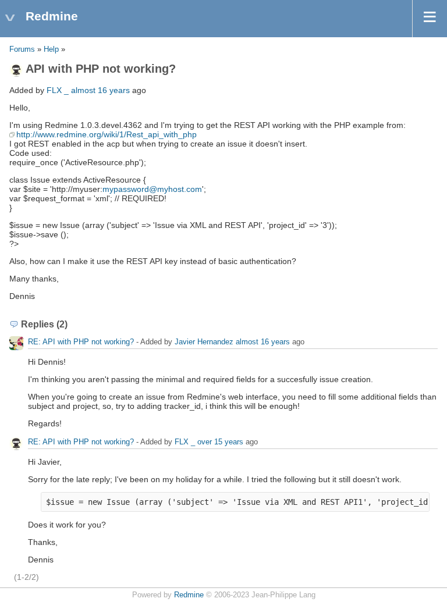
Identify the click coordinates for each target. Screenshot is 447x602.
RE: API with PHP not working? (81, 341)
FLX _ (58, 90)
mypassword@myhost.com (152, 189)
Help (51, 49)
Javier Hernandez (204, 341)
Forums (22, 49)
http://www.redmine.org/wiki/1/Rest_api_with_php (106, 134)
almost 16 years (100, 90)
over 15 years (220, 441)
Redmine (189, 595)
